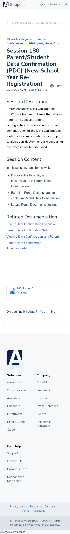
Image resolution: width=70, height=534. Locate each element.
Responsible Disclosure (43, 506)
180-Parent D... (26, 288)
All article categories (19, 39)
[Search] (6, 23)
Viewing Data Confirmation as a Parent (32, 236)
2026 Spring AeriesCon (44, 43)
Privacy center (18, 506)
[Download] (28, 271)
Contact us (39, 511)
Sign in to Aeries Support (52, 4)
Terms (25, 511)
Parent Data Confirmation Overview (30, 224)
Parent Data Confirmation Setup (28, 230)
